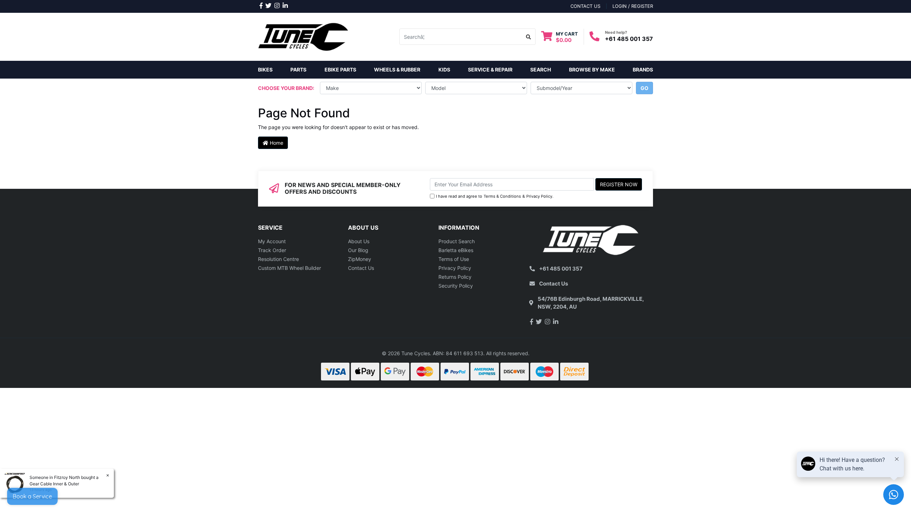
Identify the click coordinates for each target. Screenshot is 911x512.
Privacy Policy (539, 196)
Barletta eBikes (455, 250)
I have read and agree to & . (494, 196)
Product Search (456, 241)
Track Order (272, 250)
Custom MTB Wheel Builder (289, 268)
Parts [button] (298, 69)
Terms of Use (453, 259)
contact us (585, 6)
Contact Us (361, 268)
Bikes (265, 69)
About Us (358, 241)
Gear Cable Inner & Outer (54, 483)
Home (275, 143)
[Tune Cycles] (303, 36)
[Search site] (529, 36)
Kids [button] (444, 69)
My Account (272, 241)
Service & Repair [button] (490, 69)
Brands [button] (643, 69)
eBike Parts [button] (340, 69)
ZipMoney (359, 259)
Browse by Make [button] (592, 69)
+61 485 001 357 (629, 38)
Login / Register (632, 6)
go (644, 88)
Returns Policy (455, 277)
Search (540, 69)
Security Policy (455, 286)
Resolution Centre (278, 259)
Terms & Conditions (502, 196)
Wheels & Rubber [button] (397, 69)
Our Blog (358, 250)
